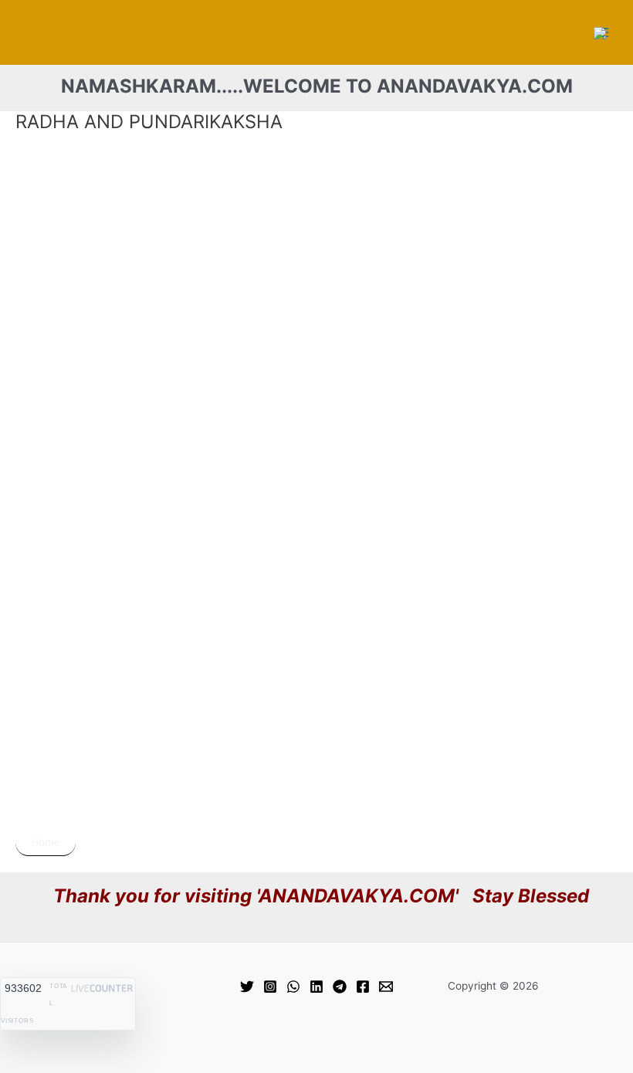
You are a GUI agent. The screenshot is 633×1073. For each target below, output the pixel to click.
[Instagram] (270, 986)
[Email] (386, 986)
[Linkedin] (316, 986)
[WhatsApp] (293, 986)
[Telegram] (340, 986)
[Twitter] (247, 986)
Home (45, 842)
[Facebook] (363, 986)
